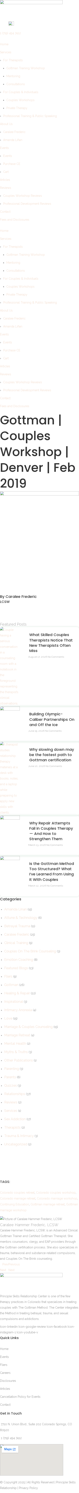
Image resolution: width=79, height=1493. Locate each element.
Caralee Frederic (14, 132)
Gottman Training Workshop (25, 68)
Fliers (8, 976)
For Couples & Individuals (20, 92)
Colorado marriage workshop (57, 1198)
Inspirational (13, 1002)
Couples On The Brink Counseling (30, 951)
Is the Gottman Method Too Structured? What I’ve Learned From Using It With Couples (51, 871)
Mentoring (13, 76)
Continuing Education (14, 1204)
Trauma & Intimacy (19, 1136)
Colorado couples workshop (56, 1192)
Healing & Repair (17, 993)
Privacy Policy (28, 1488)
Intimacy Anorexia (18, 1010)
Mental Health (15, 1044)
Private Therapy (16, 108)
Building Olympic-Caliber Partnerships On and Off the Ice (51, 719)
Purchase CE (11, 164)
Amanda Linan (15, 909)
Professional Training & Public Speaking (30, 116)
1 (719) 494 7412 (10, 33)
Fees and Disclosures (14, 219)
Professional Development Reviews (27, 203)
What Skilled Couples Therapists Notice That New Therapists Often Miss (51, 642)
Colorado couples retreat (17, 1192)
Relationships (14, 1094)
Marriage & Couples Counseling (28, 1027)
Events (4, 148)
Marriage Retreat (17, 1035)
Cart (6, 171)
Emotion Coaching (18, 960)
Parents (10, 1077)
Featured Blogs (16, 968)
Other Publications (18, 1060)
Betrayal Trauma (17, 926)
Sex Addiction (15, 1119)
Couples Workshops (20, 100)
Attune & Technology (20, 918)
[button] (39, 607)
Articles (5, 179)
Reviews (5, 187)
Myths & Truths (16, 1052)
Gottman (11, 985)
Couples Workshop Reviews (22, 195)
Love (8, 1018)
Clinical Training (16, 943)
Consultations (15, 84)
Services (5, 52)
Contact (5, 211)
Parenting (11, 1069)
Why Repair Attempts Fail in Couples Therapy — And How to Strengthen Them (51, 831)
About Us (6, 124)
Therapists (12, 1127)
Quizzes (10, 1085)
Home (4, 44)
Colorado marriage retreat (17, 1198)
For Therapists (13, 60)
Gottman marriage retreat (48, 1204)
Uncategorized (15, 1144)
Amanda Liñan (12, 140)
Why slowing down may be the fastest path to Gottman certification (51, 755)
